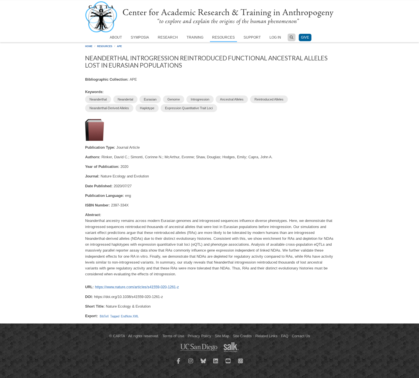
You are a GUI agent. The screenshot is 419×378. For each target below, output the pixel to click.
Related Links (266, 336)
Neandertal (125, 99)
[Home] (209, 17)
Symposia (140, 37)
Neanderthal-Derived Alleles (109, 108)
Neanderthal (98, 99)
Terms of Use (173, 336)
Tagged (114, 316)
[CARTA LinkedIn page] (215, 363)
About (116, 37)
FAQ (284, 336)
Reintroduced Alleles (268, 99)
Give (305, 37)
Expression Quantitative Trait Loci (189, 108)
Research (168, 37)
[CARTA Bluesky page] (203, 363)
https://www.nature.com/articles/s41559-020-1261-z (137, 287)
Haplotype (147, 108)
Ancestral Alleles (232, 99)
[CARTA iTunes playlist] (240, 360)
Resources (223, 37)
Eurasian (150, 99)
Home (88, 46)
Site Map (222, 336)
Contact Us (301, 336)
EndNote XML (130, 316)
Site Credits (242, 336)
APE (119, 46)
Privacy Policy (199, 336)
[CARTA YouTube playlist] (228, 363)
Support (252, 37)
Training (195, 37)
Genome (173, 99)
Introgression (200, 99)
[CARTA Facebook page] (178, 363)
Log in (275, 37)
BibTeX (104, 316)
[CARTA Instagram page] (190, 363)
